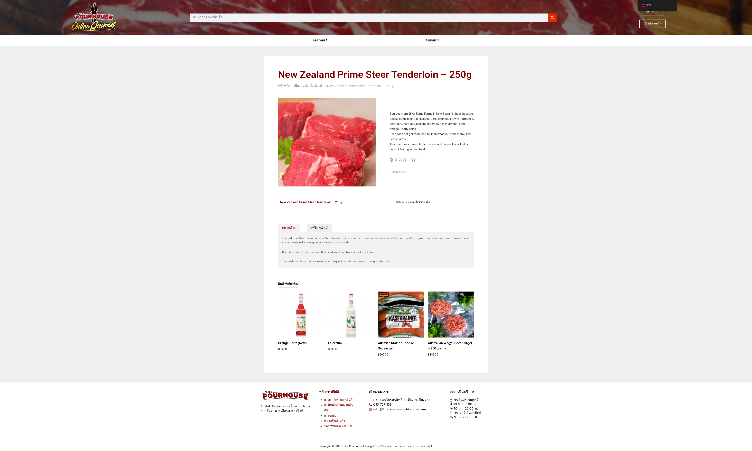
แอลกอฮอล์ (320, 40)
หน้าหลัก (284, 86)
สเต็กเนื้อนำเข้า (313, 86)
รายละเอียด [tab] (289, 228)
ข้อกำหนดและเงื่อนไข (338, 426)
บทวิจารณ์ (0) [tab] (319, 228)
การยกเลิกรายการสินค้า (339, 400)
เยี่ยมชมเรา (432, 40)
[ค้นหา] (552, 18)
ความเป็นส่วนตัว (334, 421)
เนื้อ (296, 86)
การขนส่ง (330, 415)
